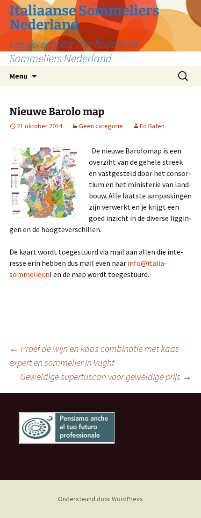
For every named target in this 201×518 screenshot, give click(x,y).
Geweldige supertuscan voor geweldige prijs (106, 376)
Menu (18, 75)
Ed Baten (152, 126)
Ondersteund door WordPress (100, 499)
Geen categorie (101, 126)
